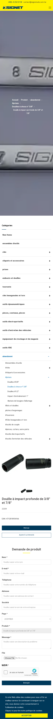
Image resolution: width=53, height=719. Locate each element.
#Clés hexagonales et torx (16, 420)
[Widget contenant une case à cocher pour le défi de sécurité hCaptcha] (20, 672)
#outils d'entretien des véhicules (18, 439)
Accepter (27, 716)
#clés (7, 368)
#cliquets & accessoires (15, 372)
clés (4, 252)
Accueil (15, 100)
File (3, 653)
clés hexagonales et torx (13, 295)
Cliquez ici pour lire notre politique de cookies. (24, 711)
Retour (26, 528)
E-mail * (5, 568)
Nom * (4, 557)
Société (5, 602)
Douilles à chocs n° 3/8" (22, 106)
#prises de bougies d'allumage (20, 401)
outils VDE (7, 348)
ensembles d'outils (10, 243)
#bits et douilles (11, 405)
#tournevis (9, 415)
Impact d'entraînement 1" (18, 396)
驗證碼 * (5, 665)
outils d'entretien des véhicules (16, 330)
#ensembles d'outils (13, 363)
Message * (6, 637)
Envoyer (26, 683)
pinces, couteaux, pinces (13, 313)
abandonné (35, 100)
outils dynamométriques (13, 304)
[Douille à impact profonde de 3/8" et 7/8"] (26, 463)
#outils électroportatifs (15, 434)
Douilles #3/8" (13, 382)
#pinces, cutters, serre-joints (17, 429)
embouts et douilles (11, 278)
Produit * (6, 626)
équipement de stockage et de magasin (20, 339)
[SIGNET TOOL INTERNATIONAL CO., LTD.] (13, 7)
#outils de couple (12, 424)
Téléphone (6, 580)
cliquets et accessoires (13, 261)
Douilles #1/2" (13, 391)
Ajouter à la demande (26, 535)
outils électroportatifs (12, 321)
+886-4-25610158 (15, 2)
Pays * (5, 614)
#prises (15, 103)
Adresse (5, 591)
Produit (24, 100)
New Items (7, 235)
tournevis (6, 287)
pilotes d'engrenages (13, 410)
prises (5, 269)
